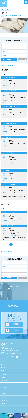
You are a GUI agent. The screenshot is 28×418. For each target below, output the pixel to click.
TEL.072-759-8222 (5, 350)
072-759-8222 (14, 319)
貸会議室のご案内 (5, 374)
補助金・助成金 (5, 400)
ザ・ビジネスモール (6, 403)
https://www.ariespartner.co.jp (15, 235)
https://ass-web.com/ (13, 221)
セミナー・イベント (6, 397)
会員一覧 (4, 384)
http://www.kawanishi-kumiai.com (16, 162)
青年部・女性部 (5, 377)
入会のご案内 (5, 380)
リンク (3, 390)
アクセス (4, 387)
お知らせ (4, 393)
